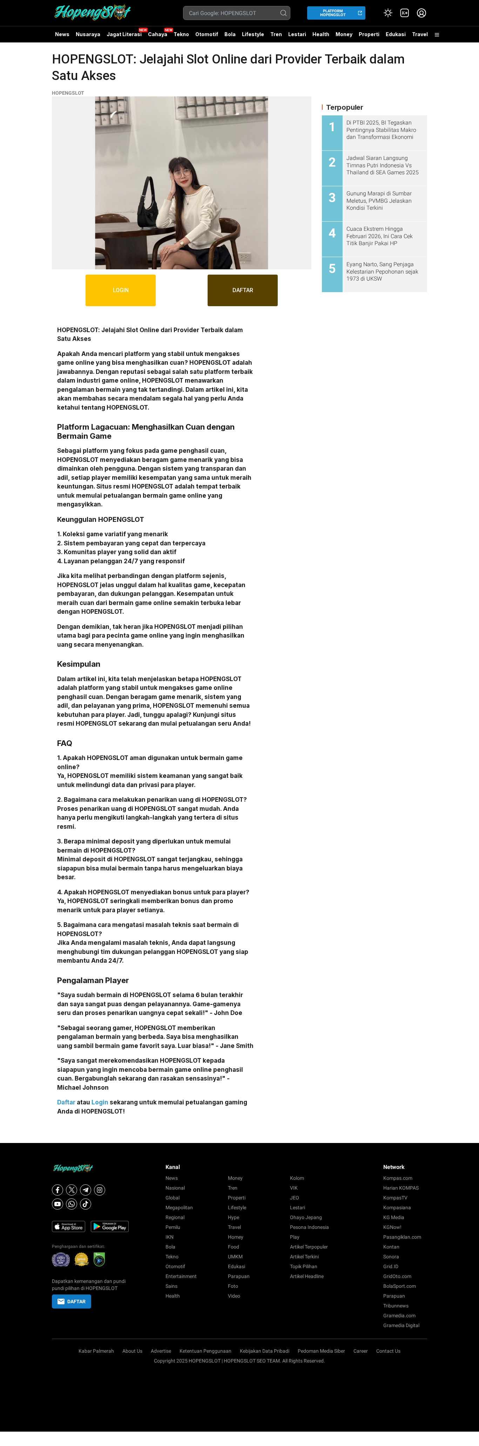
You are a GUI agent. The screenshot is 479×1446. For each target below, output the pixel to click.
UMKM (235, 1256)
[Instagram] (99, 1190)
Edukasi (396, 34)
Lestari (297, 36)
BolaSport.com (399, 1286)
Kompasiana (397, 1207)
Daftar (66, 1102)
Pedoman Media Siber (321, 1351)
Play (294, 1237)
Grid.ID (390, 1266)
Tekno (181, 34)
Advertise (161, 1351)
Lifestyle (253, 34)
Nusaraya (88, 34)
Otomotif (206, 34)
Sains (171, 1286)
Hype (233, 1217)
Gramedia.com (399, 1315)
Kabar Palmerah (96, 1351)
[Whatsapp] (71, 1204)
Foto (233, 1286)
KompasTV (395, 1197)
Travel (420, 34)
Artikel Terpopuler (309, 1247)
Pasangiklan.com (402, 1237)
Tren (276, 34)
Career (360, 1351)
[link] (404, 13)
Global (173, 1197)
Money (344, 34)
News (62, 34)
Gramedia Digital (401, 1325)
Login (100, 1102)
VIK (294, 1188)
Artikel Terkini (304, 1256)
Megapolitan (179, 1207)
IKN (170, 1237)
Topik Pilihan (303, 1266)
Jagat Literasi (124, 34)
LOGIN (121, 290)
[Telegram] (85, 1190)
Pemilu (173, 1227)
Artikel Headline (307, 1276)
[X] (71, 1190)
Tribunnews (396, 1306)
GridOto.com (397, 1276)
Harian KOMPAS (401, 1188)
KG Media (393, 1217)
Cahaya (157, 34)
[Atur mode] (387, 13)
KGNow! (392, 1227)
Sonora (391, 1256)
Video (234, 1296)
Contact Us (388, 1351)
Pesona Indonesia (309, 1227)
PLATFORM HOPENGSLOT (333, 13)
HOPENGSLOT (68, 93)
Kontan (391, 1247)
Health (320, 34)
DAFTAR (242, 290)
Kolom (297, 1178)
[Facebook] (57, 1190)
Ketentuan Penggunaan (205, 1351)
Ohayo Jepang (306, 1217)
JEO (294, 1197)
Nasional (175, 1188)
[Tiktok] (85, 1204)
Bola (230, 34)
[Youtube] (57, 1204)
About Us (132, 1351)
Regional (175, 1217)
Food (233, 1247)
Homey (235, 1237)
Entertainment (181, 1276)
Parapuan (239, 1276)
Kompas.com (397, 1178)
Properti (369, 34)
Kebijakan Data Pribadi (264, 1351)
